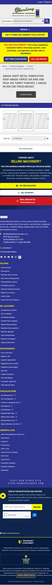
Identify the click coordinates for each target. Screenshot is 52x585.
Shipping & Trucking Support (9, 367)
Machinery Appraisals (7, 332)
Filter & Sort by (26, 575)
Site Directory (5, 438)
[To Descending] (48, 138)
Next (4, 119)
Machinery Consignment (8, 339)
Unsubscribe (4, 470)
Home (4, 66)
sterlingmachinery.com (26, 483)
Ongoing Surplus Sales (8, 342)
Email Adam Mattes (9, 252)
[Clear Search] (43, 21)
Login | (41, 2)
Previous (48, 119)
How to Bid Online (6, 353)
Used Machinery (6, 410)
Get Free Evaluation (15, 59)
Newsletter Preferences (8, 467)
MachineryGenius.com (8, 420)
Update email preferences (10, 533)
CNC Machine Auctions (8, 285)
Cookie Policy (5, 459)
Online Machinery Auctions (9, 282)
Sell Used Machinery (7, 399)
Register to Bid (5, 356)
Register (47, 2)
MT (20, 257)
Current (30, 66)
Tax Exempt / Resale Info (8, 381)
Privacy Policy (5, 445)
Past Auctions (5, 271)
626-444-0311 (7, 248)
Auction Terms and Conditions (10, 300)
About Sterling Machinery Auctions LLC (12, 434)
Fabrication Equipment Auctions (10, 289)
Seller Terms (5, 456)
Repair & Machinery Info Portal (10, 424)
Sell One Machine (6, 314)
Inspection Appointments (8, 360)
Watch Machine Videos (8, 385)
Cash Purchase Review (8, 335)
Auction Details (26, 94)
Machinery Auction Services (9, 275)
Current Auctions (6, 268)
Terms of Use (5, 449)
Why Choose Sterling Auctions (10, 278)
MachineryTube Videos (8, 413)
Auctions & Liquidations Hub (10, 402)
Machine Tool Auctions (8, 293)
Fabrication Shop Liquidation (9, 328)
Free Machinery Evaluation (9, 310)
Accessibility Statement (8, 463)
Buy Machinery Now (7, 395)
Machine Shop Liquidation (9, 324)
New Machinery (6, 406)
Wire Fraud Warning (6, 378)
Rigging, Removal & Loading (9, 363)
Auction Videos (5, 296)
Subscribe (37, 507)
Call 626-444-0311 (39, 59)
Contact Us (4, 441)
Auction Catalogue (17, 66)
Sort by (6, 138)
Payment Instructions (7, 374)
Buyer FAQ (4, 371)
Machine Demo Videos (8, 417)
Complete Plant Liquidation (9, 321)
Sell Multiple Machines (8, 317)
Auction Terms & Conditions (9, 452)
